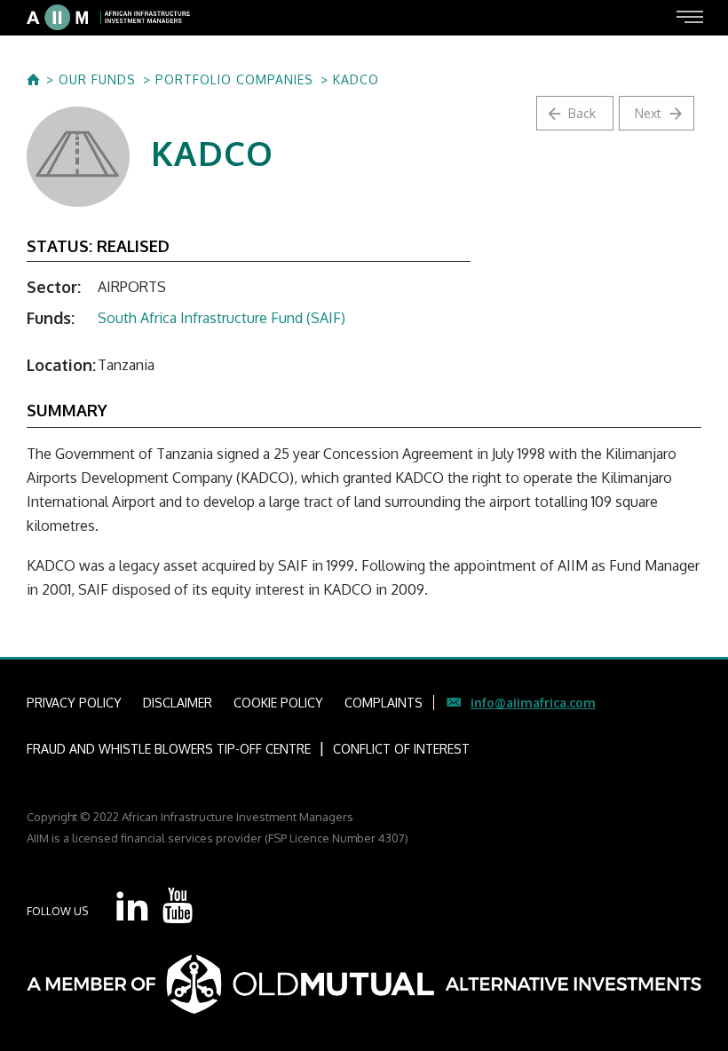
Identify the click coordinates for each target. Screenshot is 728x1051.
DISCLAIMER (177, 702)
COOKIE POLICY (278, 702)
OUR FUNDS (97, 80)
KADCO (356, 80)
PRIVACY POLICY (74, 702)
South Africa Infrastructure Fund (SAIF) (221, 318)
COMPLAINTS (383, 702)
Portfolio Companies (234, 80)
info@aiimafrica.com (533, 702)
